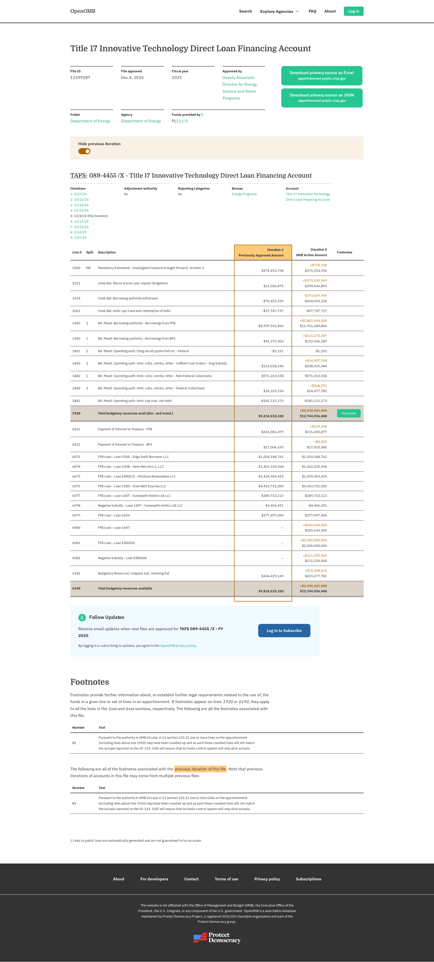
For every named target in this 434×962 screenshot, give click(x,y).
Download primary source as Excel (322, 75)
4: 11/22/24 (79, 210)
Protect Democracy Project (182, 916)
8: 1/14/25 (78, 232)
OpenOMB (82, 11)
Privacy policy (267, 878)
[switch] (84, 151)
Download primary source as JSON (322, 97)
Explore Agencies (277, 11)
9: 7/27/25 (78, 238)
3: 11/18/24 (79, 205)
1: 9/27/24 (78, 194)
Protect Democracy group (216, 922)
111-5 (182, 120)
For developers (154, 878)
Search (245, 11)
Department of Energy (90, 120)
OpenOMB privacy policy (178, 646)
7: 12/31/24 (79, 227)
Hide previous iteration (99, 143)
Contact (191, 878)
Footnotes (349, 413)
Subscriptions (308, 878)
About (330, 11)
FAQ (312, 11)
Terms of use (226, 878)
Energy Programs (244, 194)
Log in (353, 11)
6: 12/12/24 (79, 221)
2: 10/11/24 (79, 199)
